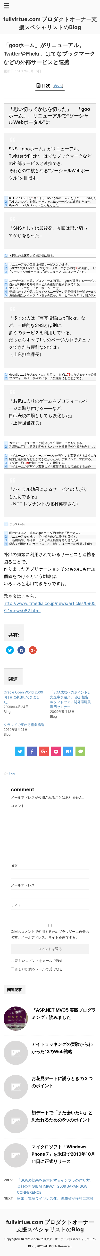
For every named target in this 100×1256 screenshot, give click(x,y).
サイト (16, 905)
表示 (58, 85)
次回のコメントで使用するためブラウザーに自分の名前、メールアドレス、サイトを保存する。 (50, 934)
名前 (14, 865)
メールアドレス (23, 885)
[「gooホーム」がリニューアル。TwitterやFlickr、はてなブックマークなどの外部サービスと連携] (68, 751)
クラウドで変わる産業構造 (24, 725)
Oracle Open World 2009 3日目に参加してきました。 (23, 697)
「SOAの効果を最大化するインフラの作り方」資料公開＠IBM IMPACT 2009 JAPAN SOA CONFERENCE (55, 1186)
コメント (18, 806)
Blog (11, 773)
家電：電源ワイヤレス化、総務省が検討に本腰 (55, 1198)
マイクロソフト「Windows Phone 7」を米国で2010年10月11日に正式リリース (63, 1154)
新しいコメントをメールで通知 (39, 960)
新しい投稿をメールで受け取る (39, 969)
